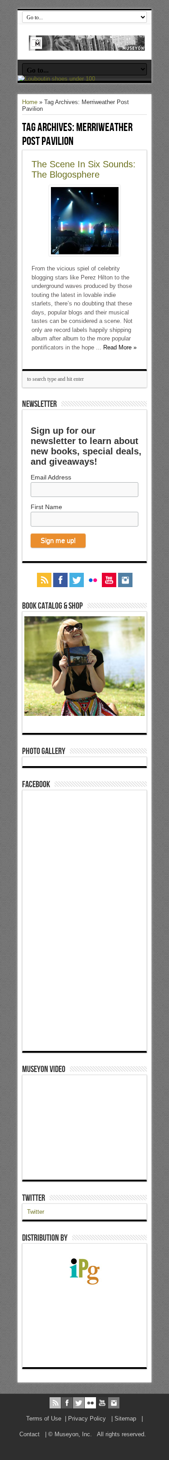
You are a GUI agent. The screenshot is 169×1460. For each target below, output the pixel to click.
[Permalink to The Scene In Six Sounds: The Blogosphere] (84, 254)
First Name (46, 506)
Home (29, 102)
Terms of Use (43, 1418)
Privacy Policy (87, 1418)
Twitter (33, 1198)
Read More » (120, 347)
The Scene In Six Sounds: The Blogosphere (84, 169)
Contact (29, 1434)
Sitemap (125, 1418)
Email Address (51, 477)
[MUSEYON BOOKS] (87, 44)
